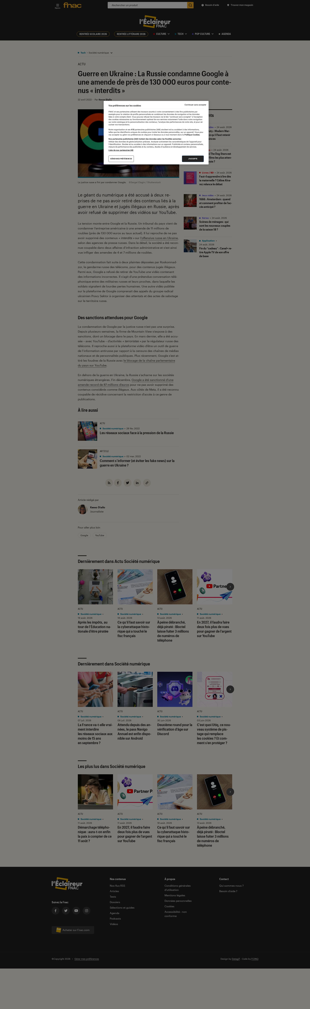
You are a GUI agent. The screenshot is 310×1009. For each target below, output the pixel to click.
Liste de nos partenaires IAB (120, 150)
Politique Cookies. (192, 135)
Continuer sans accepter (195, 105)
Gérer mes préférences (121, 159)
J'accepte (192, 159)
